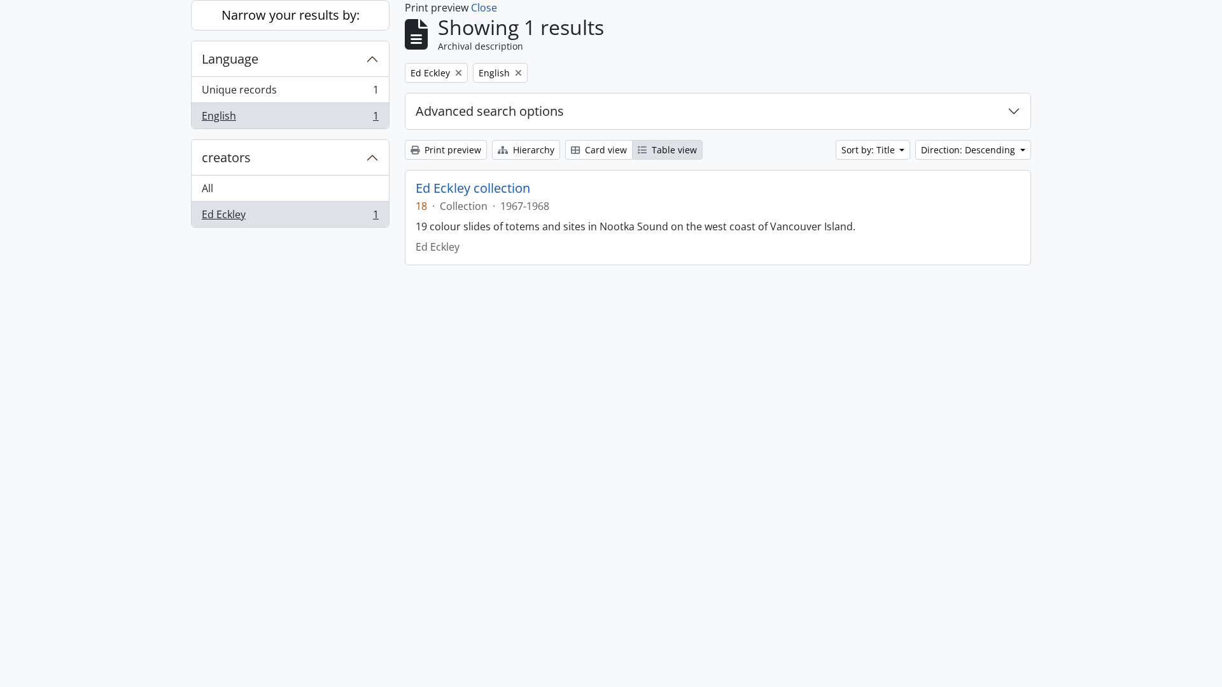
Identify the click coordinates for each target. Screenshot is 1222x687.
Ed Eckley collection (473, 188)
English (290, 118)
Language (230, 58)
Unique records (290, 93)
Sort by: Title (869, 150)
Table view (673, 150)
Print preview (451, 150)
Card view (604, 150)
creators (226, 157)
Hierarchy (532, 150)
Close (484, 8)
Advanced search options (490, 111)
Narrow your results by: (290, 15)
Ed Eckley (290, 217)
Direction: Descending (969, 150)
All (207, 188)
